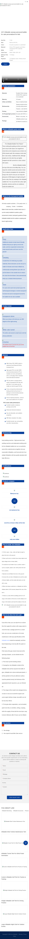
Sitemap (20, 934)
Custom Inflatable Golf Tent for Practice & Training (13, 878)
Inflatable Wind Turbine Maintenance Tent (13, 832)
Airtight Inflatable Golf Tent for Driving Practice (12, 901)
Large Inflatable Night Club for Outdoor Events (12, 925)
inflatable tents (6, 640)
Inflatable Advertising (7, 810)
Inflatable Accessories (18, 810)
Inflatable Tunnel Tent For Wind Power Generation (12, 854)
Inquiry (5, 64)
